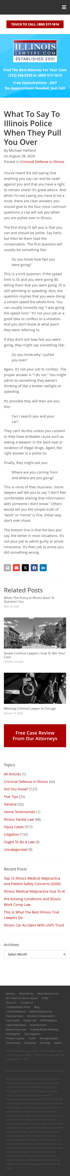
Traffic (32, 1038)
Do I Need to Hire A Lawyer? (22, 998)
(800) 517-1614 (20, 1059)
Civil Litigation (32, 1034)
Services (10, 993)
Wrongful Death (49, 1038)
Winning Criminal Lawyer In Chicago (30, 708)
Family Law (30, 1020)
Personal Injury (14, 1016)
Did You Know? (16, 789)
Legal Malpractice (16, 1025)
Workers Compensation (41, 1016)
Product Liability (15, 1038)
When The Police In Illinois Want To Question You (29, 600)
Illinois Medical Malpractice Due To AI (34, 891)
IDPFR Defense (48, 1020)
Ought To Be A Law (19, 842)
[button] (35, 7)
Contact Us (26, 1002)
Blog (36, 1007)
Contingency (13, 1034)
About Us (11, 1002)
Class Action (13, 1020)
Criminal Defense (15, 1011)
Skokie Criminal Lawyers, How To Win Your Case (34, 655)
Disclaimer (30, 1043)
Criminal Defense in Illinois (42, 161)
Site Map (45, 1043)
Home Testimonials (19, 811)
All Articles (12, 774)
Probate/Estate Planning (44, 1029)
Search (58, 1043)
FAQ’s (45, 998)
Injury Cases (14, 826)
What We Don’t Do (48, 993)
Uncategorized (15, 849)
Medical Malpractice (40, 1011)
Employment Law (16, 1029)
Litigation (11, 834)
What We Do (26, 993)
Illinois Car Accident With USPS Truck (34, 925)
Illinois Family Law (19, 819)
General (10, 804)
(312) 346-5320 (51, 1055)
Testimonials (13, 1043)
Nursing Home (38, 1025)
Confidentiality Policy (18, 1007)
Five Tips (11, 796)
